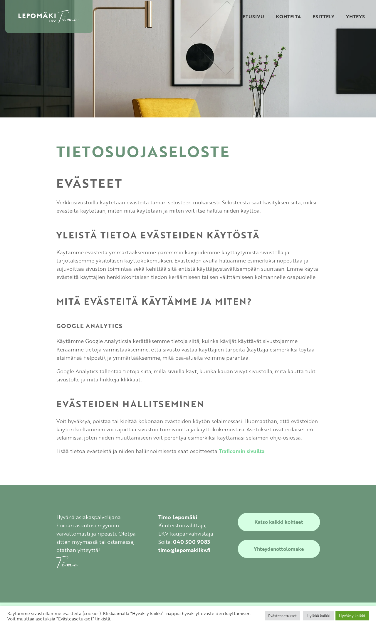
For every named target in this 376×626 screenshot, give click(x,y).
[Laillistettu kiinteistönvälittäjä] (49, 16)
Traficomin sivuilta (242, 451)
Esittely (323, 16)
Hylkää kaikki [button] (318, 616)
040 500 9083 (191, 542)
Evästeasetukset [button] (282, 616)
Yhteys (355, 16)
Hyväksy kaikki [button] (352, 616)
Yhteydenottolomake (279, 549)
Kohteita (288, 16)
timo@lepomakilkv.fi (184, 550)
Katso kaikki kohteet (278, 522)
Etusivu (253, 16)
